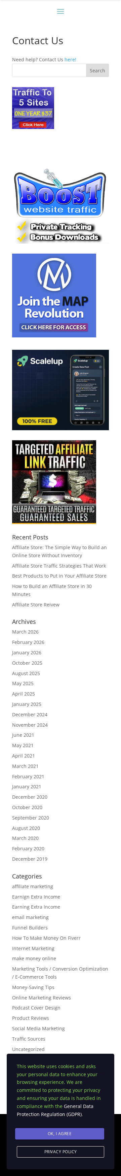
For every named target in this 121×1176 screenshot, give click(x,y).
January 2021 (26, 786)
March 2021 (25, 766)
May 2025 (23, 683)
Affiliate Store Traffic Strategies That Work (59, 566)
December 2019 (29, 859)
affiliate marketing (32, 886)
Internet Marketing (33, 948)
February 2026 (28, 642)
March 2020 (25, 838)
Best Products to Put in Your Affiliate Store (59, 576)
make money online (34, 958)
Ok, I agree (60, 1133)
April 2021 (23, 756)
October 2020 (27, 807)
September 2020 (30, 817)
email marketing (30, 917)
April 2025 (23, 694)
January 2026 (26, 652)
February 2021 (28, 776)
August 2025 (26, 673)
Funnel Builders (30, 927)
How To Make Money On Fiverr (46, 938)
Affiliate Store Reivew (35, 604)
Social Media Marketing (38, 1028)
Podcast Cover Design (36, 1007)
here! (70, 59)
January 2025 (26, 704)
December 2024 (29, 714)
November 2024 (30, 725)
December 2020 (29, 797)
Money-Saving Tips (33, 987)
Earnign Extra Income (36, 897)
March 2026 (25, 632)
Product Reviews (30, 1018)
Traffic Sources (28, 1039)
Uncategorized (28, 1049)
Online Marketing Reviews (41, 997)
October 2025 (27, 663)
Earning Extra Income (36, 907)
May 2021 (23, 745)
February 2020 (28, 848)
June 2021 (23, 735)
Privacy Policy (60, 1152)
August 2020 (26, 828)
